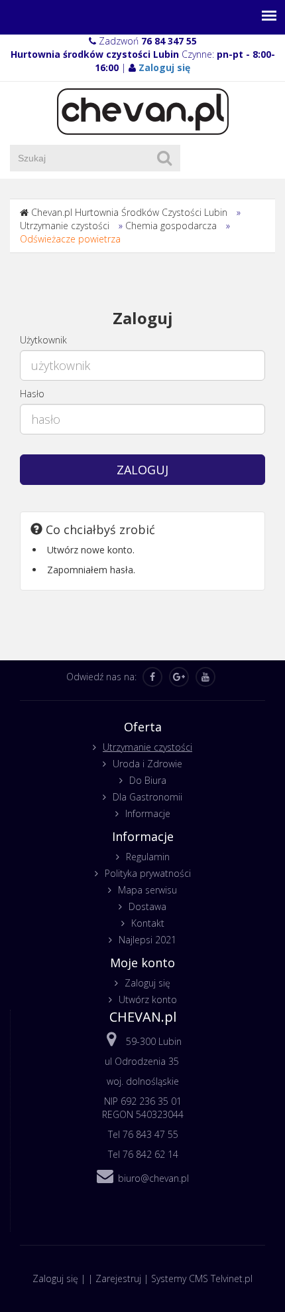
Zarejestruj (118, 1278)
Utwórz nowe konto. (91, 549)
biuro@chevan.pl (153, 1178)
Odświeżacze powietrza (70, 239)
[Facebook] (152, 677)
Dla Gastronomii (147, 797)
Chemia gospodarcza (171, 225)
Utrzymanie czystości (64, 225)
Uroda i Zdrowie (147, 763)
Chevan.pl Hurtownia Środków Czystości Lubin (129, 212)
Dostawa (147, 906)
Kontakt (147, 923)
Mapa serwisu (147, 890)
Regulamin (148, 856)
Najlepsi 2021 (147, 939)
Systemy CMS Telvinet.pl (202, 1278)
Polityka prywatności (148, 873)
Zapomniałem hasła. (91, 569)
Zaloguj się (147, 983)
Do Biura (147, 780)
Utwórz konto (148, 999)
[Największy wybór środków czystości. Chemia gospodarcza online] (143, 110)
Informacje (147, 813)
